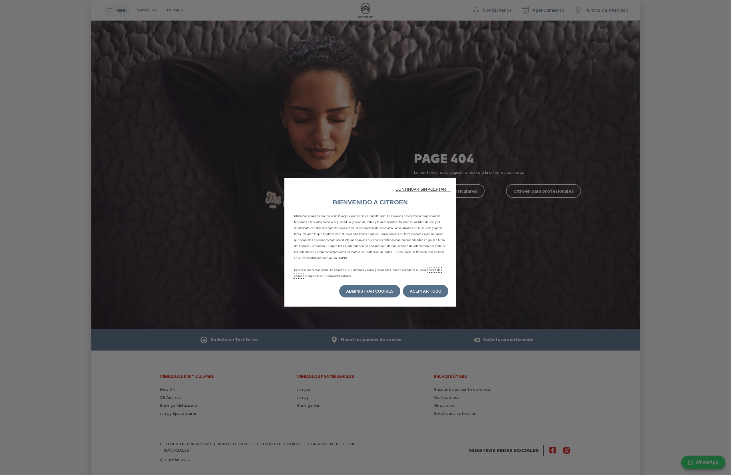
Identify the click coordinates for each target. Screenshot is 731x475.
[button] (423, 189)
